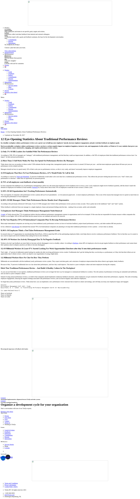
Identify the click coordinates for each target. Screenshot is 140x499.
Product (7, 70)
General (3, 398)
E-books (6, 62)
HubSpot (75, 243)
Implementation (13, 80)
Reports (10, 79)
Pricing (7, 90)
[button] (10, 51)
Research (35, 187)
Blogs (6, 59)
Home (2, 132)
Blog (9, 87)
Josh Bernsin (15, 227)
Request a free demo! (11, 92)
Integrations (8, 82)
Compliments (12, 77)
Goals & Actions (8, 30)
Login (2, 127)
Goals (10, 72)
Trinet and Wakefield (22, 176)
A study (3, 214)
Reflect (6, 35)
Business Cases (8, 56)
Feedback (7, 32)
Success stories (12, 85)
